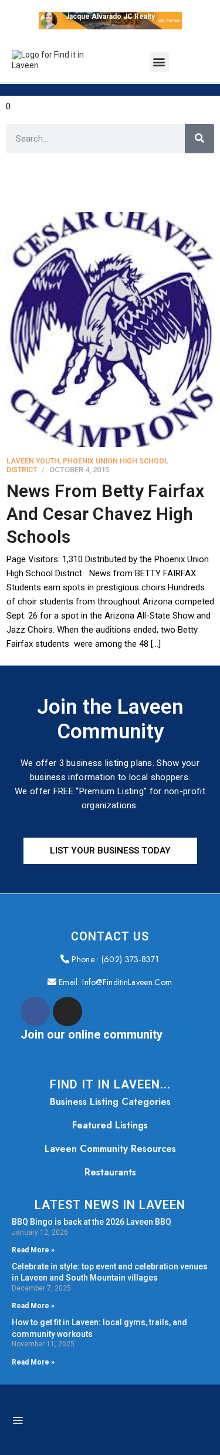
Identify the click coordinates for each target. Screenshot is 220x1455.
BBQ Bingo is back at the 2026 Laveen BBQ (91, 1221)
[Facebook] (35, 1011)
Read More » (33, 1250)
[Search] (199, 138)
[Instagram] (67, 1011)
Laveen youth (32, 461)
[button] (159, 62)
